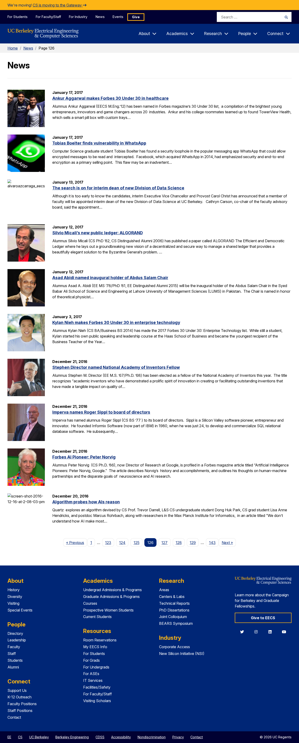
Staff (11, 653)
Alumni (13, 667)
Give (136, 17)
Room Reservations (100, 640)
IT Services (93, 680)
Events (118, 17)
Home (12, 48)
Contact (14, 717)
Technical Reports (174, 603)
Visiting (13, 603)
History (13, 589)
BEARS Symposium (176, 623)
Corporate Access (174, 646)
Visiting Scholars (97, 700)
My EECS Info (95, 646)
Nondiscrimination (152, 737)
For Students (17, 17)
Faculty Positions (22, 703)
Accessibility (121, 737)
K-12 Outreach (19, 697)
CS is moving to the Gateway (58, 5)
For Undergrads (96, 667)
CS (20, 737)
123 (108, 542)
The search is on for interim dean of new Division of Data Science (118, 187)
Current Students (97, 616)
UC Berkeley (39, 737)
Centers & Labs (172, 596)
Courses (90, 603)
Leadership (16, 640)
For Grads (91, 660)
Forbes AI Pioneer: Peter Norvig (84, 457)
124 (122, 542)
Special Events (19, 610)
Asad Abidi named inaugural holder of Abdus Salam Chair (110, 277)
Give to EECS (263, 617)
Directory (15, 633)
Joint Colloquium (173, 616)
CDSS (100, 737)
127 (164, 542)
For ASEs (91, 673)
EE (9, 737)
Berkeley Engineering (72, 737)
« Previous (76, 542)
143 (212, 542)
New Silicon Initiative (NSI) (181, 653)
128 (179, 542)
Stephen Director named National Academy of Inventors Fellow (116, 367)
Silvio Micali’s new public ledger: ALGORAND (97, 232)
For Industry (78, 17)
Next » (229, 542)
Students (15, 660)
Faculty (13, 646)
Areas (164, 589)
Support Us (17, 690)
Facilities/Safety (96, 687)
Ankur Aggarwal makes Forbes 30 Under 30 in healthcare (110, 98)
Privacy (178, 737)
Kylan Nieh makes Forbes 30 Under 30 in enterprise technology (116, 322)
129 (193, 542)
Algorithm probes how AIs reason (86, 501)
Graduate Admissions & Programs (111, 596)
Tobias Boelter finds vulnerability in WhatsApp (99, 143)
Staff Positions (19, 710)
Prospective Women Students (108, 610)
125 (136, 542)
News (100, 17)
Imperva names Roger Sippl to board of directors (101, 412)
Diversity (14, 596)
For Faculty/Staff (48, 17)
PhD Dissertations (174, 610)
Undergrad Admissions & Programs (112, 589)
